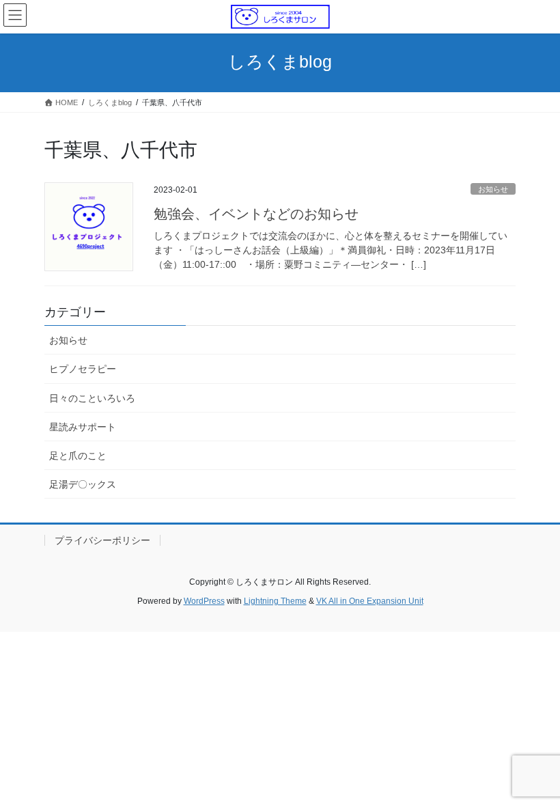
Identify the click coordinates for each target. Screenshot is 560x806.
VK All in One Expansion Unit (369, 601)
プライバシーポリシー (102, 540)
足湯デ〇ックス (82, 484)
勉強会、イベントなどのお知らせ (256, 213)
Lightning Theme (275, 601)
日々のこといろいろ (92, 398)
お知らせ (493, 189)
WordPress (204, 601)
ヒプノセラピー (82, 368)
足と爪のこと (78, 455)
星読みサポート (82, 426)
